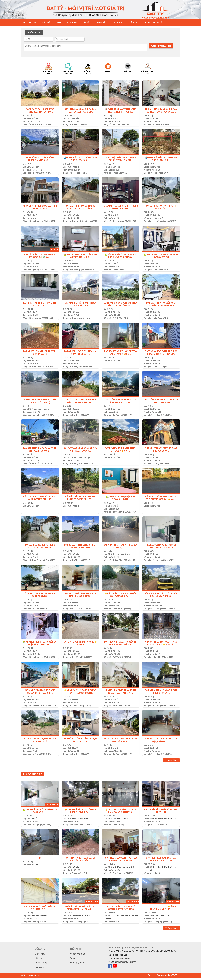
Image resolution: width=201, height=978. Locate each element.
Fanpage (39, 967)
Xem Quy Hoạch (78, 962)
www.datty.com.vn (126, 962)
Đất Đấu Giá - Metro (81, 916)
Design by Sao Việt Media (159, 975)
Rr (40, 858)
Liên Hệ (38, 958)
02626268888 (123, 958)
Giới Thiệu (40, 953)
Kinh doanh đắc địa (40, 409)
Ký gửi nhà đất (77, 953)
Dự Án (73, 958)
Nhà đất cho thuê (80, 819)
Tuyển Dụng (41, 962)
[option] (51, 68)
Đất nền (35, 118)
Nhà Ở (155, 118)
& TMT (174, 975)
